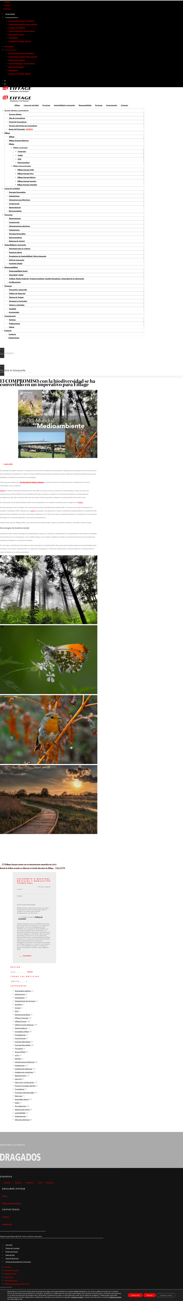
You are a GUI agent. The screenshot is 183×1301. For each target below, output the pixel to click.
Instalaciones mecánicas (24, 1072)
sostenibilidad (20, 1113)
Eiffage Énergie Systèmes (11, 1203)
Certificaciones (15, 282)
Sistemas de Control (17, 241)
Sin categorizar (20, 1106)
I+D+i (17, 1055)
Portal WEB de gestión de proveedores (22, 24)
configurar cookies (77, 1297)
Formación (19, 1048)
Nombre (19, 896)
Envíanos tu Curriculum (18, 301)
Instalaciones (14, 196)
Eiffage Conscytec (21, 1018)
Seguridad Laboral (21, 1099)
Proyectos (8, 215)
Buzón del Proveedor (16, 34)
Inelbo (20, 155)
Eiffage (7, 133)
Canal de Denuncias (12, 1258)
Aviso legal (9, 1245)
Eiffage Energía (20, 1021)
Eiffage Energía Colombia (27, 184)
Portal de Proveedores (16, 27)
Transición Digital (15, 263)
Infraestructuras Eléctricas (19, 200)
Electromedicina (15, 211)
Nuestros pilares (15, 252)
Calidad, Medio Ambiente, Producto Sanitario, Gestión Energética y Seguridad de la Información (46, 278)
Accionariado (14, 312)
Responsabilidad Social (18, 271)
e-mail (19, 889)
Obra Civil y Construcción (24, 1082)
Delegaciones (13, 338)
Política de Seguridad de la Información (18, 1262)
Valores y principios (16, 305)
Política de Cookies (12, 1251)
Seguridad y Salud (16, 275)
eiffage (4, 1196)
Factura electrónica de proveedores (21, 31)
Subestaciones (20, 1116)
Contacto (7, 330)
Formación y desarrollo (18, 289)
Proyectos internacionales (24, 1092)
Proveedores (13, 38)
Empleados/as (20, 1035)
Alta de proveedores (17, 118)
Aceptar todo (135, 1295)
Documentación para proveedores (21, 21)
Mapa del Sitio (10, 1255)
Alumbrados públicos (23, 991)
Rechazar (150, 1295)
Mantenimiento (15, 207)
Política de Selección (17, 293)
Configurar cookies (166, 1295)
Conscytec (22, 151)
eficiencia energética (22, 1014)
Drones (17, 1008)
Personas (8, 286)
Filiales (11, 144)
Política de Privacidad (12, 1248)
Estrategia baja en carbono (19, 248)
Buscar (2, 349)
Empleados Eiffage (22, 1031)
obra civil (18, 1079)
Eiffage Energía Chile (26, 170)
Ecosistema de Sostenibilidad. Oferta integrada (27, 256)
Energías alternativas (22, 1041)
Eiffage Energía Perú (25, 173)
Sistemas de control (22, 1109)
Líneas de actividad (12, 188)
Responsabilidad (11, 267)
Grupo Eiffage (20, 1052)
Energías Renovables (17, 233)
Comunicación (10, 316)
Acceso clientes (10, 14)
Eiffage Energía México (26, 177)
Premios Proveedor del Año (25, 1086)
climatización (20, 997)
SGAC (17, 1102)
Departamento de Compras (25, 1001)
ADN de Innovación (16, 260)
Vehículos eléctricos (22, 1119)
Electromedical (23, 162)
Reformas (18, 1096)
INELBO (18, 1058)
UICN (33, 511)
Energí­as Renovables (17, 192)
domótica (18, 1004)
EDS (19, 159)
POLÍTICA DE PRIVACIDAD (26, 905)
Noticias (12, 319)
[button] (2, 346)
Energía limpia (20, 1038)
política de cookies (115, 1297)
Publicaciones (14, 323)
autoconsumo (20, 994)
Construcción (14, 203)
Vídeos (11, 327)
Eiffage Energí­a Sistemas (19, 140)
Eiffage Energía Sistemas (24, 1024)
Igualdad (12, 308)
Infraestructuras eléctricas (19, 226)
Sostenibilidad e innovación (15, 245)
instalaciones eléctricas (23, 1069)
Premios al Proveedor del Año (19, 41)
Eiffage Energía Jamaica (27, 181)
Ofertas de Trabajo (16, 297)
